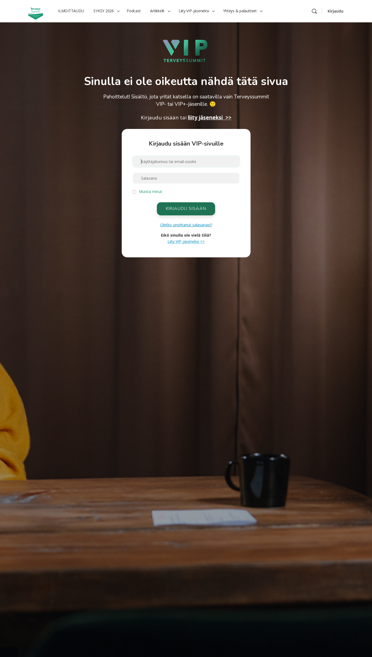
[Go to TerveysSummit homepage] (35, 10)
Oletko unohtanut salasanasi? (186, 224)
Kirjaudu (335, 11)
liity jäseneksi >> (209, 117)
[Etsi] (314, 11)
